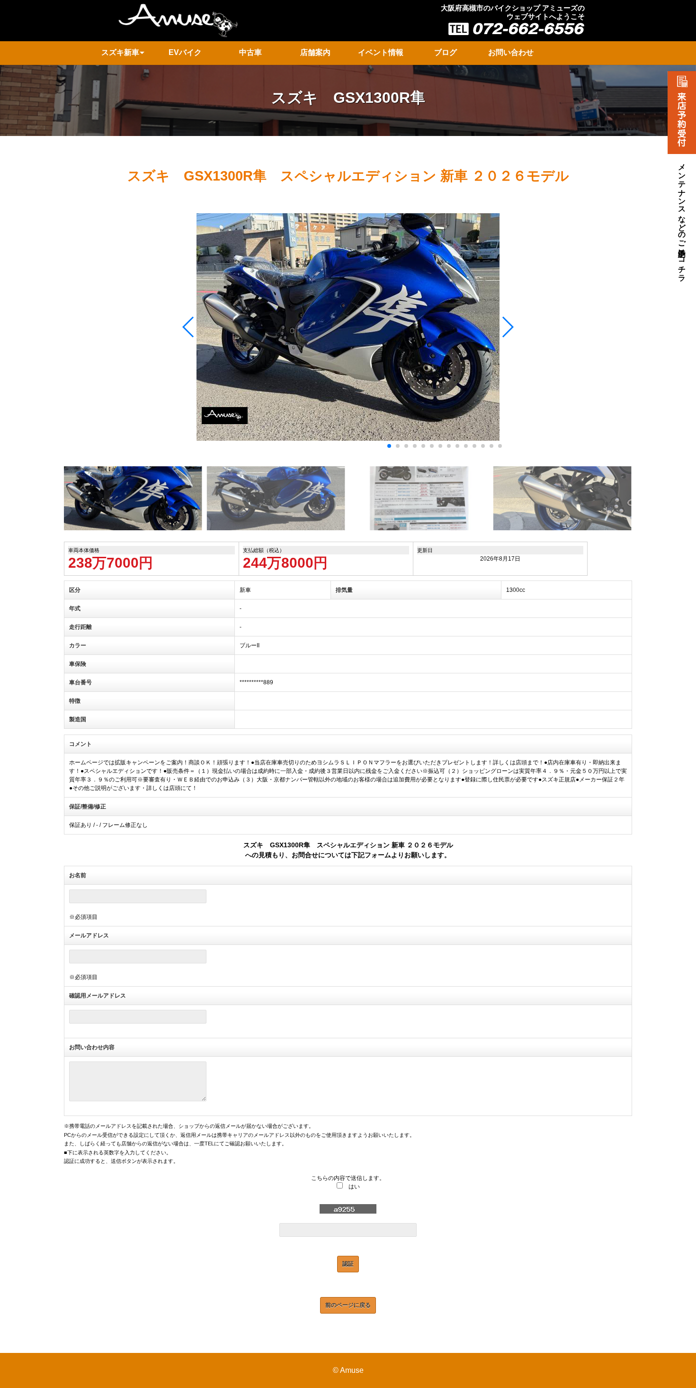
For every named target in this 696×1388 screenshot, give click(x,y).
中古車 (250, 52)
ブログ (445, 52)
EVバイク (185, 52)
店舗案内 (315, 52)
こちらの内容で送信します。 (348, 1178)
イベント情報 (380, 52)
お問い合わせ (511, 52)
